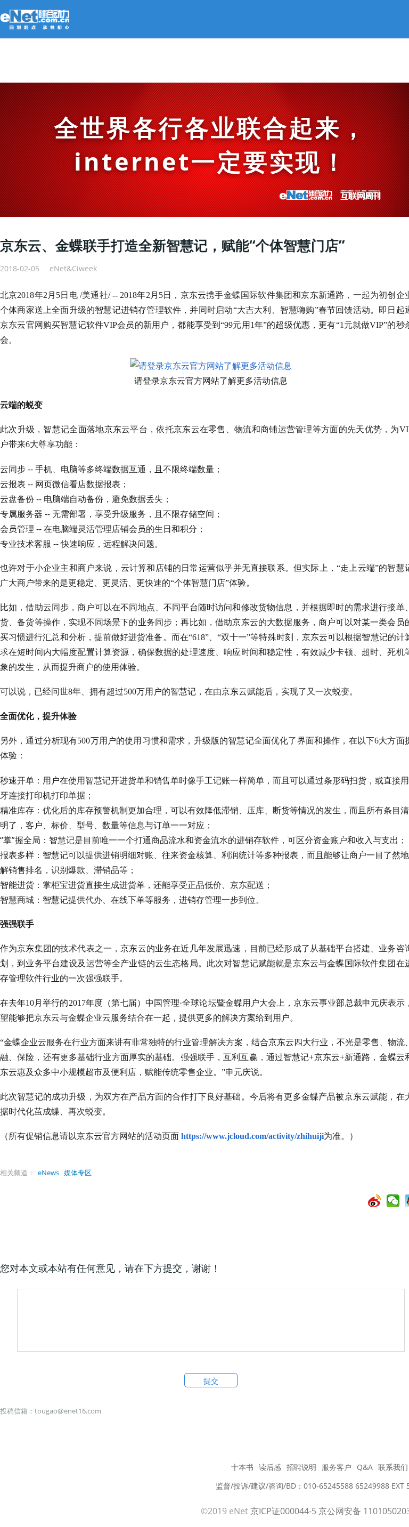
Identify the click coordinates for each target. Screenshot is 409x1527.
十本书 (242, 1467)
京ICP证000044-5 (283, 1511)
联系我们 (393, 1467)
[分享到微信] (393, 1200)
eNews (48, 1172)
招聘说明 (301, 1467)
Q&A (365, 1467)
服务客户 (336, 1467)
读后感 (270, 1467)
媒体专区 (78, 1172)
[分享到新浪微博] (374, 1200)
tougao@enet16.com (68, 1411)
